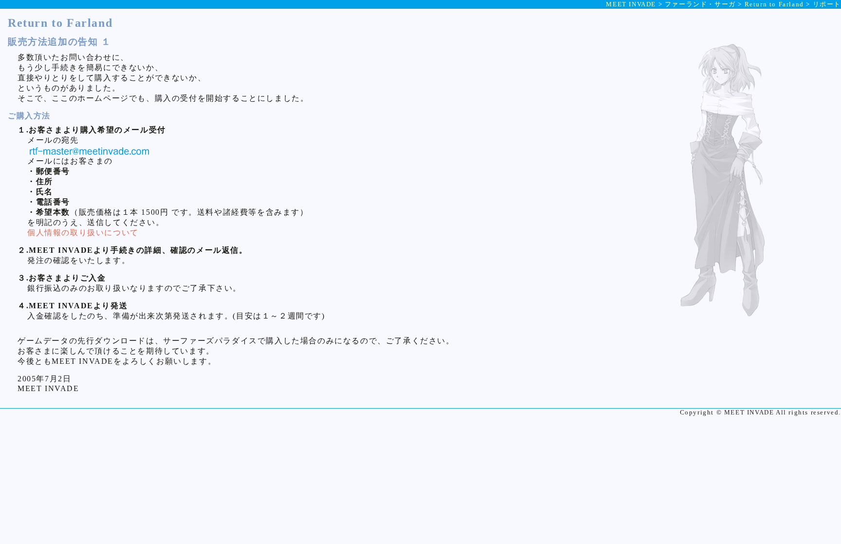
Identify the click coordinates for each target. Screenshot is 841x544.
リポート (827, 4)
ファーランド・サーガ (700, 4)
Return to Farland (774, 4)
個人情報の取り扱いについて (83, 232)
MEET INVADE (631, 4)
